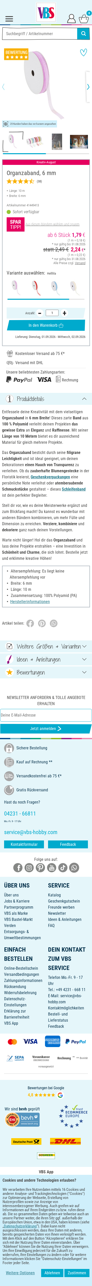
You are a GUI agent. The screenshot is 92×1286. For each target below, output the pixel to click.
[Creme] (75, 288)
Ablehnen (52, 1272)
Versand (80, 263)
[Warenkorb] (84, 18)
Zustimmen (77, 1272)
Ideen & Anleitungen (65, 919)
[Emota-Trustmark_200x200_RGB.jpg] (73, 1116)
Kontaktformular (24, 844)
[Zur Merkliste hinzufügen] (83, 52)
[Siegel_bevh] (22, 1119)
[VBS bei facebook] (18, 867)
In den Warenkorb (43, 325)
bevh (23, 1109)
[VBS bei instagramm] (29, 867)
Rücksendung (15, 986)
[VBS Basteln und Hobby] (46, 12)
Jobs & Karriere (17, 901)
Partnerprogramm (18, 907)
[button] (7, 87)
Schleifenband (74, 489)
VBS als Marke (16, 913)
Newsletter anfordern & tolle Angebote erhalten (46, 700)
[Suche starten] (83, 33)
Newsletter (57, 913)
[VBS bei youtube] (52, 867)
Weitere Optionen (20, 1272)
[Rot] (36, 288)
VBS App (11, 1023)
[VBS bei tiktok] (63, 867)
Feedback (68, 844)
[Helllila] (16, 288)
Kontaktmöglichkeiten (66, 1008)
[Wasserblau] (56, 288)
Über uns (11, 895)
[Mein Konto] (71, 18)
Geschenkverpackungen (50, 477)
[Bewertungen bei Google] (46, 1092)
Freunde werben (61, 907)
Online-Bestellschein (21, 968)
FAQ (51, 925)
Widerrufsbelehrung (20, 992)
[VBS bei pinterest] (40, 867)
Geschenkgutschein (64, 901)
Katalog (54, 895)
